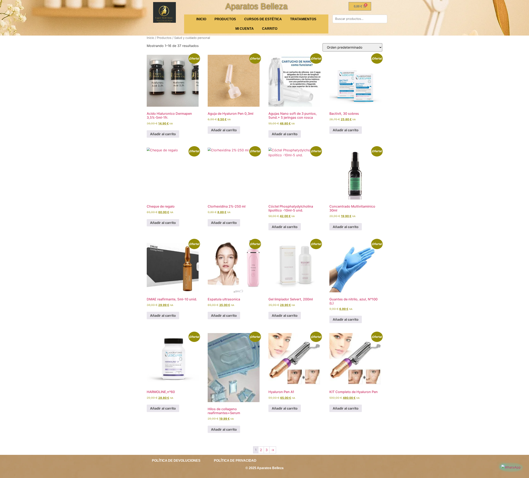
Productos (225, 19)
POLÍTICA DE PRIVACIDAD (235, 460)
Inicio (150, 38)
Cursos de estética (263, 19)
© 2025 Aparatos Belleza (264, 468)
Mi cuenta (244, 28)
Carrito (269, 28)
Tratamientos (303, 19)
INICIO (201, 19)
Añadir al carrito (163, 134)
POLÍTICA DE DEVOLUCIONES (176, 460)
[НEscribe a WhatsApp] (511, 467)
